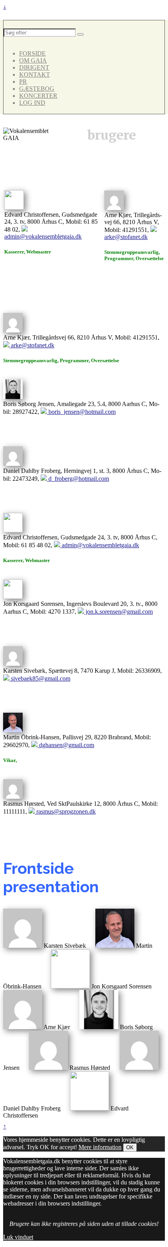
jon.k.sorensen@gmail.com (118, 611)
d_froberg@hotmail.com (78, 478)
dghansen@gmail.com (66, 745)
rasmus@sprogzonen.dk (65, 811)
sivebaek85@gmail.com (39, 678)
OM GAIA (33, 60)
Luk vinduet (18, 1237)
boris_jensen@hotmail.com (81, 411)
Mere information (100, 1147)
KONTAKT (34, 74)
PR (23, 81)
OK (130, 1147)
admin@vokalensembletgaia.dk (43, 236)
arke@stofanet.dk (126, 237)
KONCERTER (38, 95)
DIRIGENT (34, 67)
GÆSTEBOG (36, 88)
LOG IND (32, 102)
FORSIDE (32, 53)
